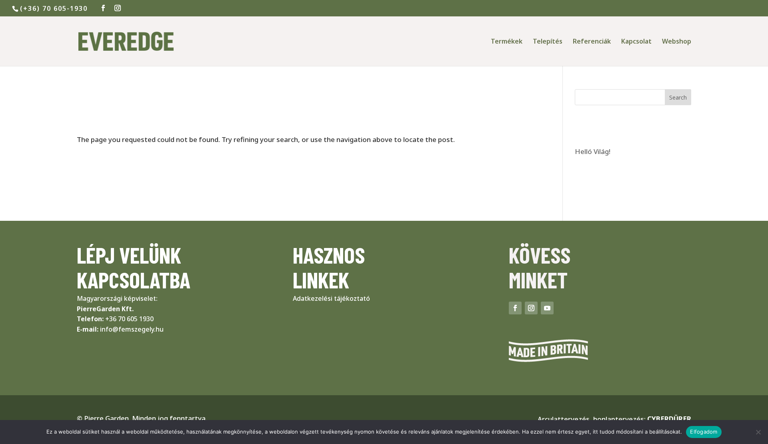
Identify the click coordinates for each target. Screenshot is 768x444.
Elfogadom (703, 431)
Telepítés (547, 42)
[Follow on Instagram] (531, 308)
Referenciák (592, 42)
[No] (758, 432)
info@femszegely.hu (132, 329)
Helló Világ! (592, 151)
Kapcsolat (636, 42)
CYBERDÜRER (669, 419)
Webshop (676, 42)
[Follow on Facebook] (515, 308)
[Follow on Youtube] (547, 308)
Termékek (506, 42)
